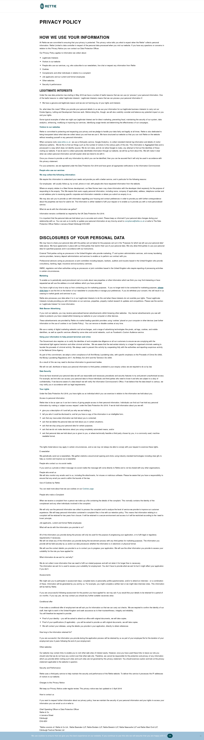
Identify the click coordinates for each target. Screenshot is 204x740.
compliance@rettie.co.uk (135, 221)
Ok (170, 736)
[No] (200, 735)
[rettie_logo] (48, 6)
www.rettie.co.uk (64, 142)
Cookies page (88, 488)
